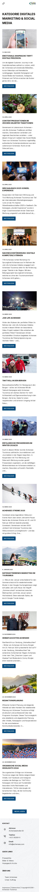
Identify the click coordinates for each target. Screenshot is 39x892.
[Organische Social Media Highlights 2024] (19, 748)
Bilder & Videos (8, 861)
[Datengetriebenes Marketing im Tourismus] (19, 556)
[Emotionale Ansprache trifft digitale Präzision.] (19, 38)
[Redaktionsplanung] (19, 683)
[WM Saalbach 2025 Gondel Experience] (19, 171)
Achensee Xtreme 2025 (13, 511)
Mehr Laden (19, 811)
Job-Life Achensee (11, 318)
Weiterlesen (10, 86)
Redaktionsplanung (12, 700)
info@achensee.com (16, 844)
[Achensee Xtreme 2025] (19, 493)
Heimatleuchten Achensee (15, 638)
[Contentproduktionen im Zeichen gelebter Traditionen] (19, 103)
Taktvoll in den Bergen (14, 381)
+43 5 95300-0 (14, 837)
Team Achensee (11, 877)
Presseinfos (6, 858)
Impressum (6, 888)
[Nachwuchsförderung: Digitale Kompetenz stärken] (19, 236)
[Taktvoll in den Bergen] (19, 363)
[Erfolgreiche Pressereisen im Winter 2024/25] (19, 426)
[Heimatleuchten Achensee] (19, 620)
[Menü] (3, 3)
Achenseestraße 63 (16, 831)
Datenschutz (15, 888)
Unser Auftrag (10, 880)
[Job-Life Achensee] (19, 300)
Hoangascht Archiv (9, 863)
